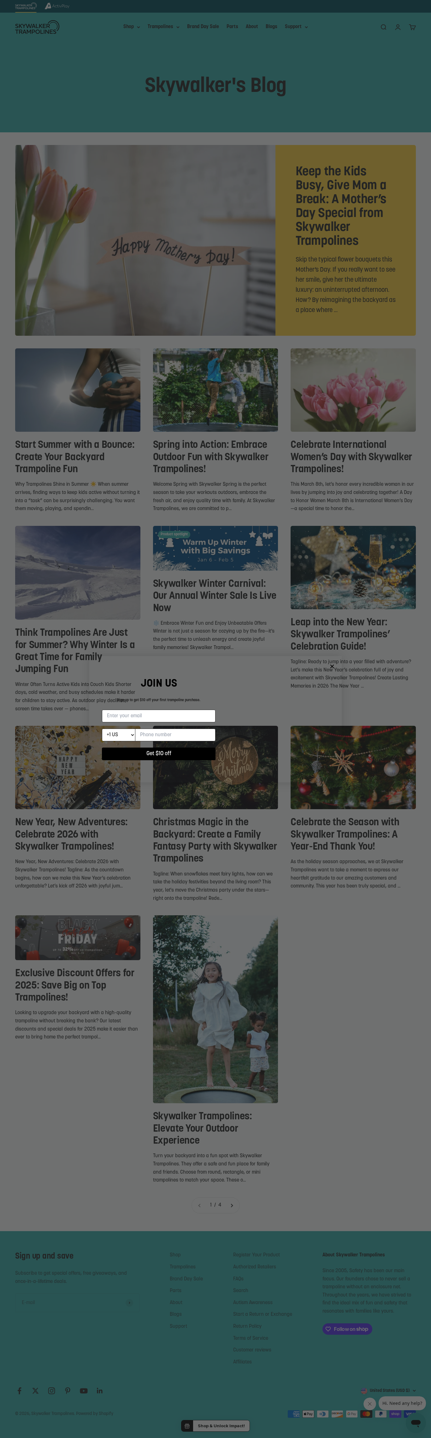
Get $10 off (158, 754)
